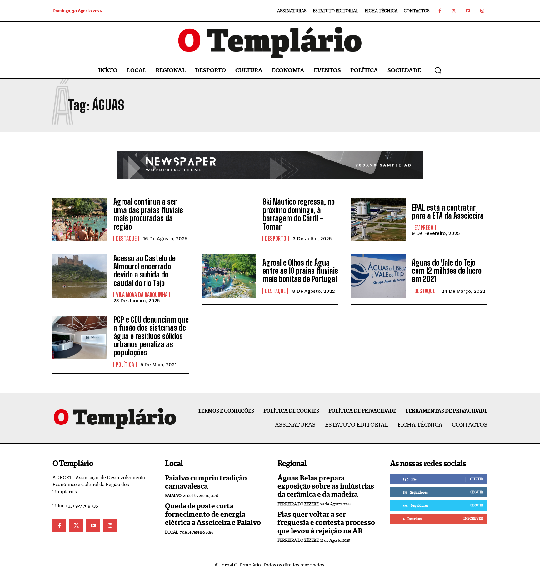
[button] (437, 70)
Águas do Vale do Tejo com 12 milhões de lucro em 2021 (447, 271)
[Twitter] (453, 10)
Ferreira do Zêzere (298, 504)
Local (171, 532)
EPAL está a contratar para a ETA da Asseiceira (448, 211)
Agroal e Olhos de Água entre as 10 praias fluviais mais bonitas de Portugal (300, 271)
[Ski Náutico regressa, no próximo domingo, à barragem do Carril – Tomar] (229, 219)
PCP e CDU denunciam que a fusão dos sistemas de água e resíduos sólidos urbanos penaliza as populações (151, 336)
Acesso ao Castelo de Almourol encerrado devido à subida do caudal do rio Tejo (144, 270)
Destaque (126, 238)
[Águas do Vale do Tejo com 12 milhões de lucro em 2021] (378, 276)
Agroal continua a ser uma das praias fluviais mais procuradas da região (148, 214)
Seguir (476, 492)
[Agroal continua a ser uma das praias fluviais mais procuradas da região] (79, 219)
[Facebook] (439, 10)
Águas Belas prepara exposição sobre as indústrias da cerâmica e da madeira (326, 486)
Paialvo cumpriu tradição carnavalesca (206, 482)
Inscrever (473, 518)
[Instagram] (482, 10)
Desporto (275, 238)
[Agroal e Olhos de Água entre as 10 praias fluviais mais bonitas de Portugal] (229, 276)
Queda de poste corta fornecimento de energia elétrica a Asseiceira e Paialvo (213, 514)
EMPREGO (423, 227)
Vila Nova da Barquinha (142, 294)
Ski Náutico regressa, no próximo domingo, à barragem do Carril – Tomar (298, 214)
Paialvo (173, 495)
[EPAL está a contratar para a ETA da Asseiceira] (378, 219)
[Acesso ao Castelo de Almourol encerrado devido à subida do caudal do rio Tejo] (79, 276)
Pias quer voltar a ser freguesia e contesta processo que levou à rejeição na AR (326, 523)
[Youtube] (467, 10)
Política (125, 364)
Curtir (476, 479)
